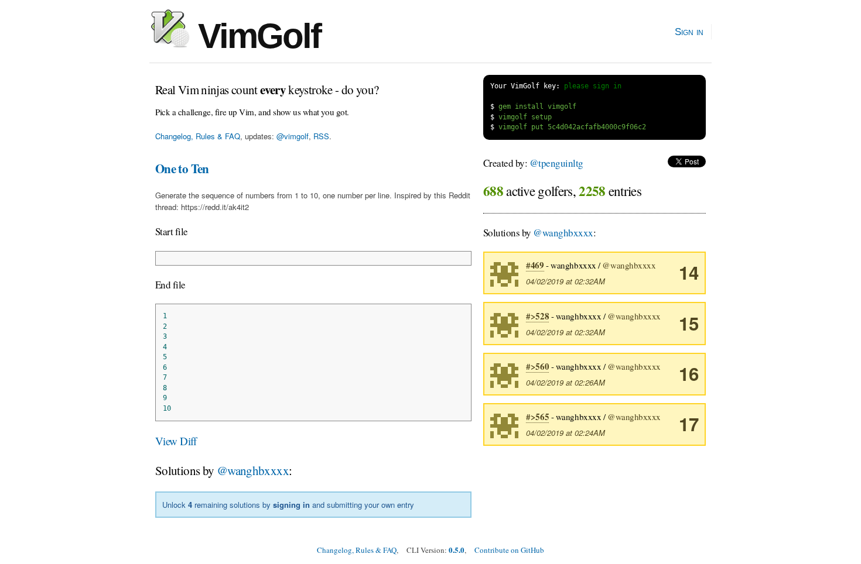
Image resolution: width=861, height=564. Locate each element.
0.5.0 (456, 549)
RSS (321, 136)
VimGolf (255, 36)
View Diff (176, 441)
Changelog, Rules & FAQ (197, 136)
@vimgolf (292, 136)
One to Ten (182, 168)
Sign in (689, 31)
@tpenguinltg (556, 163)
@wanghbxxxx (253, 470)
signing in (291, 504)
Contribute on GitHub (509, 550)
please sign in (592, 86)
